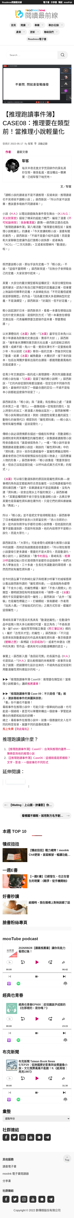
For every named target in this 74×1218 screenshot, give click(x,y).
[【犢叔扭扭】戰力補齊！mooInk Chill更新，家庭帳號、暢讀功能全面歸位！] (15, 855)
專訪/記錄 (54, 25)
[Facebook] (6, 1137)
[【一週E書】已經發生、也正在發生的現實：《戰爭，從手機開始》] (15, 881)
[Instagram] (22, 1137)
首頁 (13, 25)
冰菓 (24, 333)
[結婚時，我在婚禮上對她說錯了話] (15, 907)
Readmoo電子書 (37, 39)
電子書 (46, 2)
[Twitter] (14, 1137)
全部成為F (37, 641)
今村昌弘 (42, 556)
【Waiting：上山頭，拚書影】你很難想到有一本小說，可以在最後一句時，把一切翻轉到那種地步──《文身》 (30, 805)
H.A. (13, 213)
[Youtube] (30, 1137)
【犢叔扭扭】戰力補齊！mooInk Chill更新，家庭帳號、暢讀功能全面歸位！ (49, 853)
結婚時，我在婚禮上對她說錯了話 (49, 902)
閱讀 (23, 25)
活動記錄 (42, 143)
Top (67, 1159)
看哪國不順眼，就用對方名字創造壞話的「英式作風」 (43, 815)
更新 (32, 32)
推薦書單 (32, 683)
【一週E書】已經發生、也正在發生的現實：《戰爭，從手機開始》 (49, 878)
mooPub (68, 2)
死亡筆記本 (55, 628)
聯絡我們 (49, 32)
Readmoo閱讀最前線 (12, 2)
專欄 (37, 25)
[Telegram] (47, 1137)
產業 (18, 32)
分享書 (54, 2)
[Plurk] (39, 1137)
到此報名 (21, 729)
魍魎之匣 (10, 641)
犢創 (60, 2)
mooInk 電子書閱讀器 (16, 1173)
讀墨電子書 (9, 1166)
